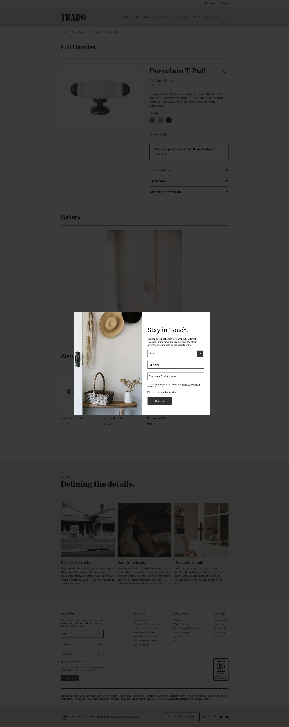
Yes (148, 392)
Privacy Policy (186, 384)
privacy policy (169, 392)
